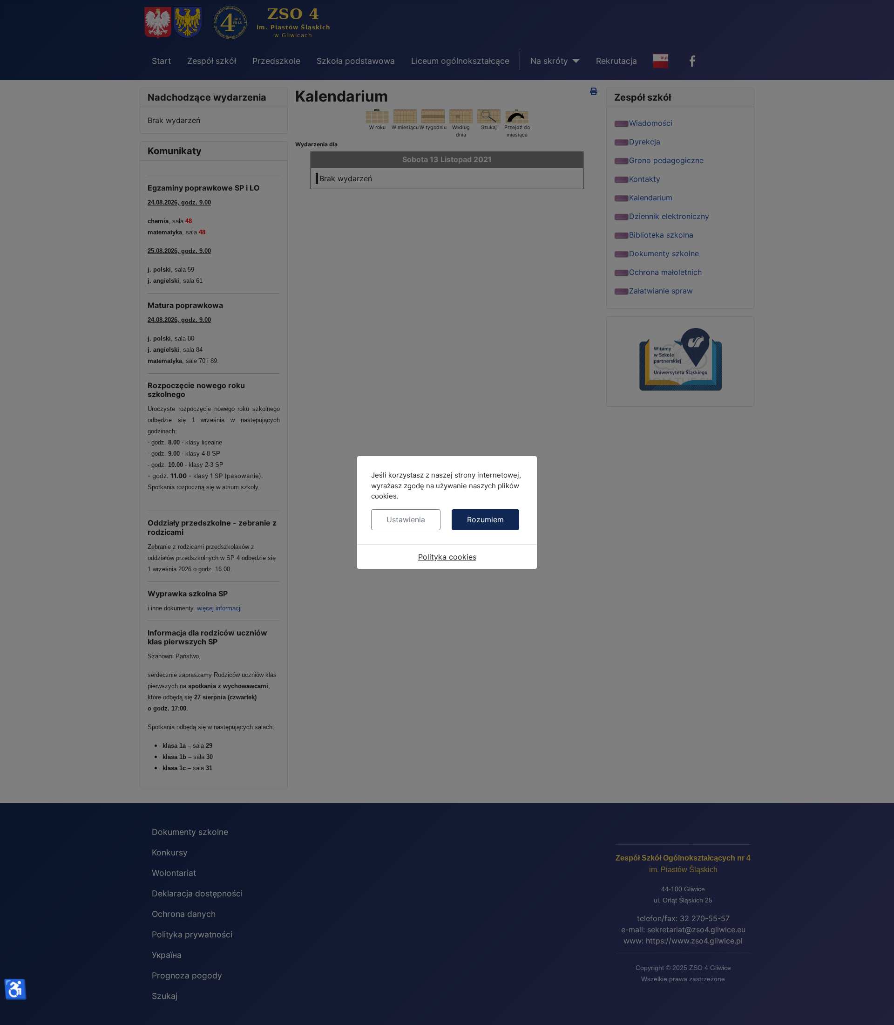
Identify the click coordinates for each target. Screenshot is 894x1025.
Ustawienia (405, 519)
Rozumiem (485, 519)
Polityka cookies (447, 556)
